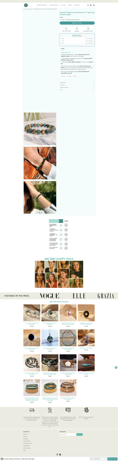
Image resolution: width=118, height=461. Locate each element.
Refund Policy (26, 445)
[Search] (88, 5)
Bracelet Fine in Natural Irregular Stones (86, 373)
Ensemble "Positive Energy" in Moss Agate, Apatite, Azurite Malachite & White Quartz (32, 399)
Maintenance (63, 82)
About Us (25, 434)
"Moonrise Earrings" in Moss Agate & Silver (32, 324)
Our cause (62, 85)
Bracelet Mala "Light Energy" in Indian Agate (32, 373)
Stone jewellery (54, 5)
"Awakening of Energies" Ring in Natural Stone (31, 349)
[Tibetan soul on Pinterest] (60, 455)
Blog (24, 450)
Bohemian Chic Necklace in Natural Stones (68, 349)
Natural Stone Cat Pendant (86, 348)
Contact (25, 436)
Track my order (26, 441)
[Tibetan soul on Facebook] (57, 455)
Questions (25, 438)
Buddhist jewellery (42, 5)
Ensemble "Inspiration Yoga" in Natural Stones (68, 398)
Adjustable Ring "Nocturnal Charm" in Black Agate (86, 324)
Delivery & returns (64, 87)
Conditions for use (27, 443)
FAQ (61, 89)
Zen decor (77, 5)
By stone (63, 5)
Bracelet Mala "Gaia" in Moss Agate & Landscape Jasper (50, 373)
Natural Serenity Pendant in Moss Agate (49, 349)
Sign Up (79, 434)
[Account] (91, 5)
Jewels (70, 5)
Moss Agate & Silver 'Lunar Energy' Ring (50, 324)
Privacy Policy (26, 448)
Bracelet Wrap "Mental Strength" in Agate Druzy (68, 373)
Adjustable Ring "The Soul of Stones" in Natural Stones (68, 324)
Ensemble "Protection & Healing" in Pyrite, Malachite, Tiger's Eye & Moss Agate (50, 399)
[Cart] (93, 5)
